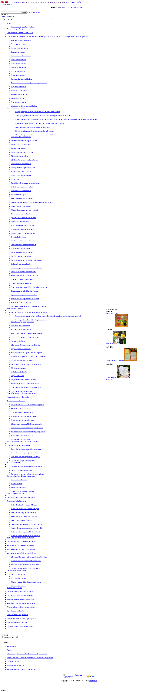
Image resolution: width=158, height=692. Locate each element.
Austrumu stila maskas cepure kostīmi (24, 141)
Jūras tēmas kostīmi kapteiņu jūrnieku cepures (26, 353)
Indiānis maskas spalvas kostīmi (22, 187)
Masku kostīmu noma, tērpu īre (17, 615)
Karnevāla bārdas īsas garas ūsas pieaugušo (25, 457)
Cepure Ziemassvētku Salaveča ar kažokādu (26, 568)
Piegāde (9, 650)
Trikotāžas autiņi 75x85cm (115, 360)
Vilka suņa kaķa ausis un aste (21, 408)
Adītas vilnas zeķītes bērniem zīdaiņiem (24, 516)
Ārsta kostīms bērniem (18, 148)
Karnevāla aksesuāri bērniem (21, 137)
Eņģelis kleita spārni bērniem (21, 175)
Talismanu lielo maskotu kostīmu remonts (21, 607)
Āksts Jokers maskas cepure (20, 144)
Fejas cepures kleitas (18, 179)
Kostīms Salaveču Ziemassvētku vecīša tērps (26, 561)
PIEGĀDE (79, 2)
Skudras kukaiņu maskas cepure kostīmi (24, 275)
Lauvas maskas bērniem (19, 67)
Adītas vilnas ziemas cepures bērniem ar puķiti (26, 528)
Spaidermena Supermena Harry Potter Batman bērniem (29, 287)
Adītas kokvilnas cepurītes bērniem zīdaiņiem (26, 532)
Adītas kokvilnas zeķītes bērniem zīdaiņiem (25, 536)
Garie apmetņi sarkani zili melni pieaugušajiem (31, 320)
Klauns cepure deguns (18, 368)
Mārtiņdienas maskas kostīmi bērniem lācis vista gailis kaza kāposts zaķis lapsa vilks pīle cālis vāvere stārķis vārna (49, 36)
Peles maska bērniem (18, 75)
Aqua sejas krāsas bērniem (16, 401)
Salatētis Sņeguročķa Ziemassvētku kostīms (26, 383)
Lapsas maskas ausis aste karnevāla (23, 420)
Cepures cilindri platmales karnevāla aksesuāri (26, 466)
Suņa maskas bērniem (18, 87)
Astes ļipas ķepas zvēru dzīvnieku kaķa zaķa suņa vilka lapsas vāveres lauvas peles (43, 115)
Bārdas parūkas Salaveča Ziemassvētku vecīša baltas (29, 557)
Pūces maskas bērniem (18, 586)
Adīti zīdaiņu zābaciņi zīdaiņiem (22, 520)
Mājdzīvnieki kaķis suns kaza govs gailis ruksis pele (28, 356)
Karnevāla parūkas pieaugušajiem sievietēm (26, 449)
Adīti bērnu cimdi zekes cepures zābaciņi (21, 538)
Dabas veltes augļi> (112, 313)
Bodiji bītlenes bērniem (19, 480)
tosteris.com (93, 681)
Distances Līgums (13, 661)
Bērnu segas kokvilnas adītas (16, 501)
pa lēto (9, 23)
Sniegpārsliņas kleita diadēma (21, 283)
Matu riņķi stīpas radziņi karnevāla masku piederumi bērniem (36, 135)
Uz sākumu (17, 2)
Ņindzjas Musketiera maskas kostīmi (23, 218)
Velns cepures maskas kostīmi (21, 302)
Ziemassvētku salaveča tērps (16, 570)
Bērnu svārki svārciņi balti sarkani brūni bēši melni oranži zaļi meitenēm (39, 123)
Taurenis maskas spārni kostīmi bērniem (24, 291)
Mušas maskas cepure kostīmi (21, 214)
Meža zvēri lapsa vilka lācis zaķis (22, 360)
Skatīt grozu (65, 7)
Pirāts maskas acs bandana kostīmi (22, 229)
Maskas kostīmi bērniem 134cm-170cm (20, 33)
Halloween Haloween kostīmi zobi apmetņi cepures (28, 306)
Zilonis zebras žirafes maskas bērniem (24, 106)
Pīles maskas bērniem (18, 578)
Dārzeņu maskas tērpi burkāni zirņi (23, 168)
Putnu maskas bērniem (14, 588)
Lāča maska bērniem (18, 71)
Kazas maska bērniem (18, 60)
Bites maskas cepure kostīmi (20, 156)
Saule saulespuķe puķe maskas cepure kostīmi (26, 268)
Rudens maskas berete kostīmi (21, 256)
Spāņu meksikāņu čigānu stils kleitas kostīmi (26, 387)
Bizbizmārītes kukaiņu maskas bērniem (24, 160)
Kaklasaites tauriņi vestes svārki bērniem (20, 545)
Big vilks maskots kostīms (15, 611)
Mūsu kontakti (12, 646)
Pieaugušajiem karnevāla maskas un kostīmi (21, 393)
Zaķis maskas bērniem (18, 102)
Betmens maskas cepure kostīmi (22, 152)
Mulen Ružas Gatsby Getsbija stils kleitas (25, 337)
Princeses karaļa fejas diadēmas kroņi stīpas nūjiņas (32, 127)
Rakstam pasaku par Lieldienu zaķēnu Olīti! (22, 669)
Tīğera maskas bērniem (19, 90)
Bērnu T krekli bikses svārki (16, 493)
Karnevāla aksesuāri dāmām (20, 326)
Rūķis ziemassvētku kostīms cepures (23, 380)
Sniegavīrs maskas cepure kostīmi (22, 279)
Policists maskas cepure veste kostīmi (23, 245)
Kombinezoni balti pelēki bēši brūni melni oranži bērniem (34, 131)
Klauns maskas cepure (18, 195)
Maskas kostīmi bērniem (15, 308)
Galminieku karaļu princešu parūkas (23, 460)
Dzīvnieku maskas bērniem (16, 108)
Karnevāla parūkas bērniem (20, 445)
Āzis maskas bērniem (18, 44)
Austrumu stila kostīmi (18, 341)
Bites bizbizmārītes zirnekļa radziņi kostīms (25, 345)
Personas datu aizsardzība (15, 665)
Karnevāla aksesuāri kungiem (21, 329)
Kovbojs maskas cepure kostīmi (22, 198)
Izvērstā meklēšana (33, 12)
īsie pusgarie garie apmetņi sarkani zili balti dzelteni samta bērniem (37, 112)
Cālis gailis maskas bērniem (20, 48)
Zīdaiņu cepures (111, 377)
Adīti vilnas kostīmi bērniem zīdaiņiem (24, 505)
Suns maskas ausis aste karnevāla (22, 412)
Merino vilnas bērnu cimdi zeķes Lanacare (21, 541)
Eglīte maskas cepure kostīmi (21, 171)
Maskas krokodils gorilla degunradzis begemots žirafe (29, 83)
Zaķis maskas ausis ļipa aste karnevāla (24, 416)
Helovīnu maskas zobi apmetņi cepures (20, 626)
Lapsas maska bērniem (18, 63)
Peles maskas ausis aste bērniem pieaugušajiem (27, 428)
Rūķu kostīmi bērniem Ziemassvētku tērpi (21, 549)
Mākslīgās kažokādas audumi (17, 622)
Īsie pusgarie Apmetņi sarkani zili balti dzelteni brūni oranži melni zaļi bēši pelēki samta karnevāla (48, 316)
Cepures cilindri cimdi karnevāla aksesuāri (21, 476)
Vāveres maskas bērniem (19, 94)
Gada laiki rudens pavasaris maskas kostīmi (25, 183)
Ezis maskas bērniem (18, 52)
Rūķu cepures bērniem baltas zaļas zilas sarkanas (27, 474)
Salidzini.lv (79, 675)
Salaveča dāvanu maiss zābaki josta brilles (25, 565)
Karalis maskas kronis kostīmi (21, 191)
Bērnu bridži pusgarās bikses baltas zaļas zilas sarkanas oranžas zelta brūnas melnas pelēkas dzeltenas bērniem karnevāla (56, 119)
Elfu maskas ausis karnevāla (20, 439)
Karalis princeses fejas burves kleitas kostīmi (26, 364)
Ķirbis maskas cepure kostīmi (21, 206)
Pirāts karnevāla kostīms (19, 372)
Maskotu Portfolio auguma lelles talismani (21, 603)
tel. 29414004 (60, 2)
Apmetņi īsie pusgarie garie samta (22, 322)
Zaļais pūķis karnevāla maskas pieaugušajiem (26, 333)
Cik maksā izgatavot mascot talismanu (20, 595)
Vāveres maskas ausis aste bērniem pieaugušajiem (28, 432)
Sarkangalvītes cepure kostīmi (21, 264)
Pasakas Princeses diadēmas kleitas (23, 233)
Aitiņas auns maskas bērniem (21, 40)
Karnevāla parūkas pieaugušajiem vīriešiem (25, 453)
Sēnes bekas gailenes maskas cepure (23, 272)
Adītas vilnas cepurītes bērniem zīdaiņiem (25, 509)
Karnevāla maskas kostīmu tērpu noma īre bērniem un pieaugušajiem (30, 658)
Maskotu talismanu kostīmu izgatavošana (21, 599)
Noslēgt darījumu (77, 7)
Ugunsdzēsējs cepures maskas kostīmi (24, 295)
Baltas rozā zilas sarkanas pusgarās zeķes (21, 497)
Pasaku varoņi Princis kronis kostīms (23, 241)
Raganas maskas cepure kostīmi (22, 252)
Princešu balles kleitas (18, 237)
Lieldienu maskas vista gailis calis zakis (20, 592)
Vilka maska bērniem (18, 98)
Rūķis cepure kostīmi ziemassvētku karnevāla (26, 260)
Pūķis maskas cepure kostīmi (21, 248)
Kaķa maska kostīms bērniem (21, 56)
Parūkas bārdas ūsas (13, 462)
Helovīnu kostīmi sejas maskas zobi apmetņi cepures (29, 312)
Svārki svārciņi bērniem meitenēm (22, 491)
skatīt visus (109, 379)
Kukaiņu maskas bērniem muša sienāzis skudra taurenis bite (31, 202)
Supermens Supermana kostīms (21, 391)
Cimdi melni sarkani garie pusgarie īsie (24, 470)
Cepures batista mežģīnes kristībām (23, 27)
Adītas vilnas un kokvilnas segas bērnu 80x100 (27, 524)
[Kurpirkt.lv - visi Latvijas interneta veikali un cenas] (68, 676)
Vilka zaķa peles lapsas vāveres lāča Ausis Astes (23, 441)
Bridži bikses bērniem (18, 487)
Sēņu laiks (109, 343)
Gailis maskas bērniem (18, 574)
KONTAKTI (70, 2)
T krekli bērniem (16, 484)
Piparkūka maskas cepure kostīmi (22, 225)
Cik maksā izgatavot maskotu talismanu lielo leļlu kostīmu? (27, 654)
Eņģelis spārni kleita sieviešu (21, 349)
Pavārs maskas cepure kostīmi (21, 221)
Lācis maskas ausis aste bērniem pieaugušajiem (27, 424)
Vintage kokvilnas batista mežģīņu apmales (21, 619)
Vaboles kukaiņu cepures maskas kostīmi (25, 299)
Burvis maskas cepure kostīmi (21, 164)
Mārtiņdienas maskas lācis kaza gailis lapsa (21, 553)
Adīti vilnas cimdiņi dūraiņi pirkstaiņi (23, 513)
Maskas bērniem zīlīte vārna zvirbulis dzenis (26, 582)
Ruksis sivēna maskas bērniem (21, 79)
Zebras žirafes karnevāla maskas (22, 435)
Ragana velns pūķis (17, 376)
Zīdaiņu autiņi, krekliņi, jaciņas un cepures (21, 29)
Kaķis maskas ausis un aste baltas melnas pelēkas (27, 405)
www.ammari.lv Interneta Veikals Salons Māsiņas (39, 2)
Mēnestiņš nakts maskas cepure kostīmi (24, 210)
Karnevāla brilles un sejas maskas (18, 397)
